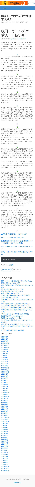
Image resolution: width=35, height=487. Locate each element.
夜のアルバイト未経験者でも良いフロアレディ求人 (17, 308)
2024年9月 (4, 374)
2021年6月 (4, 454)
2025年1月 (4, 366)
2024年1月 (4, 390)
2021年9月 (4, 448)
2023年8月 (4, 401)
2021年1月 (4, 464)
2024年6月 (4, 380)
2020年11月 (5, 469)
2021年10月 (5, 446)
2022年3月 (4, 436)
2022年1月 (4, 440)
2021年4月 (4, 458)
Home (4, 8)
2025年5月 (4, 357)
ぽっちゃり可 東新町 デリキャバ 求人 (12, 289)
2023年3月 (4, 411)
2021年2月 (4, 462)
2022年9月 (4, 423)
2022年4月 (4, 434)
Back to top (17, 482)
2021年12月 (5, 442)
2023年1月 (4, 415)
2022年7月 (4, 427)
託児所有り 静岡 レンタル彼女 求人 (12, 316)
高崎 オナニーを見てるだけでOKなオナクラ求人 (16, 281)
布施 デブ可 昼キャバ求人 (10, 293)
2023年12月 (5, 392)
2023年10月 (5, 397)
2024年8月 (4, 376)
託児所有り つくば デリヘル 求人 (11, 318)
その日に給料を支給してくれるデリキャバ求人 (15, 306)
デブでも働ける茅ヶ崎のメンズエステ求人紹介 (15, 295)
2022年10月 (5, 421)
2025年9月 (4, 349)
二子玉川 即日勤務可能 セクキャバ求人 (14, 234)
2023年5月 (4, 407)
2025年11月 (5, 345)
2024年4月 (4, 384)
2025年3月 (4, 362)
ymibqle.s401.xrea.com (18, 39)
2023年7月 (4, 403)
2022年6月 (4, 429)
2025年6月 (4, 355)
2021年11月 (4, 444)
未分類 (11, 265)
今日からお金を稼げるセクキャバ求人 (12, 330)
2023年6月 (4, 405)
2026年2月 (4, 339)
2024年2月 (4, 388)
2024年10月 (5, 372)
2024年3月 (4, 386)
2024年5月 (4, 382)
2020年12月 (5, 467)
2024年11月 (5, 370)
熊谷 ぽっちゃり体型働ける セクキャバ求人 (15, 324)
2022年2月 (4, 438)
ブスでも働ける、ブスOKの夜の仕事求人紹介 (15, 314)
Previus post (6, 269)
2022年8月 (4, 425)
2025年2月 (4, 364)
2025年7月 (4, 353)
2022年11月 (5, 419)
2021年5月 (4, 456)
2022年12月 (5, 417)
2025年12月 (5, 343)
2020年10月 (5, 471)
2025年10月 (5, 347)
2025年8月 (4, 351)
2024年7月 (4, 378)
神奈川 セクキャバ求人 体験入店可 (12, 237)
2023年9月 (4, 399)
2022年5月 (4, 432)
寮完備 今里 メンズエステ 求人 (10, 283)
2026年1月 (4, 341)
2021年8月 (4, 450)
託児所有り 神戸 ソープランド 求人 (12, 291)
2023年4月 (4, 409)
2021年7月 (4, 452)
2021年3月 (4, 460)
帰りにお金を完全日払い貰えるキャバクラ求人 (15, 303)
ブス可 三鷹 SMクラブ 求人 (9, 297)
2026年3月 (4, 337)
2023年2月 (4, 413)
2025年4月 (4, 359)
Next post (16, 269)
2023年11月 (5, 394)
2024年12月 (5, 368)
